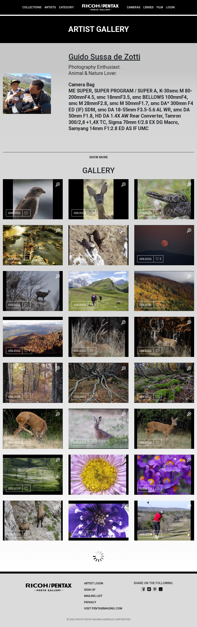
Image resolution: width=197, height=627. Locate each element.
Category (66, 7)
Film (160, 7)
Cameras (133, 7)
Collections (31, 7)
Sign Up (89, 589)
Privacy (90, 602)
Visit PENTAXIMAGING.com (103, 608)
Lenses (148, 7)
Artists (50, 7)
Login (170, 7)
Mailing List (93, 596)
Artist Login (93, 583)
